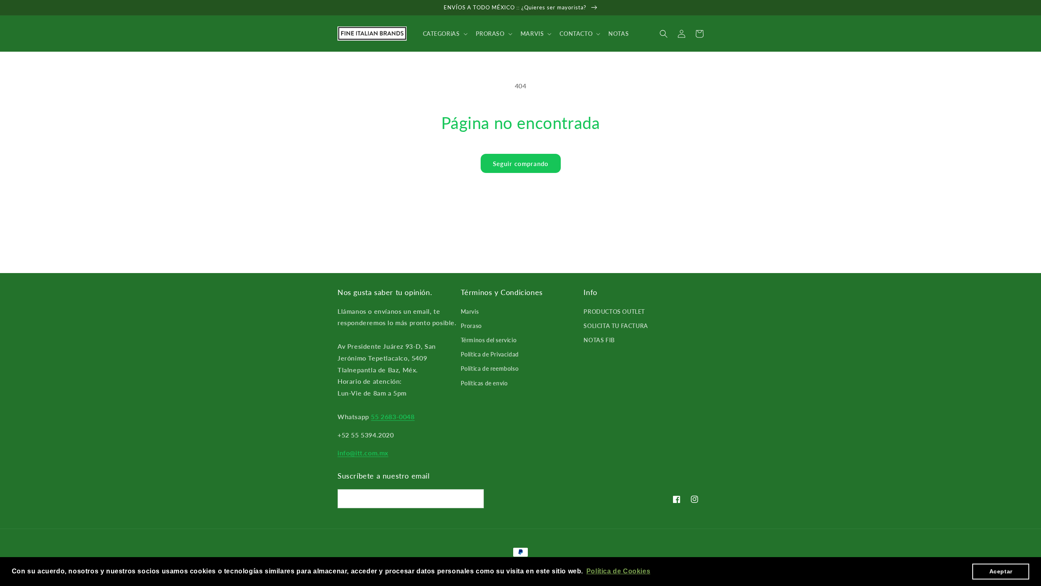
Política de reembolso (490, 368)
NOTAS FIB (599, 340)
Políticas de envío (484, 383)
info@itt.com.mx (363, 453)
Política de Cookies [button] (618, 571)
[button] (444, 33)
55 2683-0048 (392, 416)
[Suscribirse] (474, 498)
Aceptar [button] (1001, 571)
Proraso (471, 325)
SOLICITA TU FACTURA (616, 325)
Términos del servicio (489, 340)
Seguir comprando (521, 163)
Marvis (470, 311)
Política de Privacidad (490, 354)
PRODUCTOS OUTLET (614, 311)
